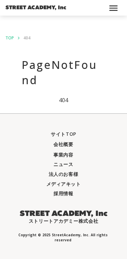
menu (113, 8)
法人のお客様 (63, 174)
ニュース (63, 164)
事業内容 (63, 154)
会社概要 (63, 144)
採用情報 (63, 193)
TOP (9, 38)
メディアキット (63, 184)
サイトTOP (63, 134)
